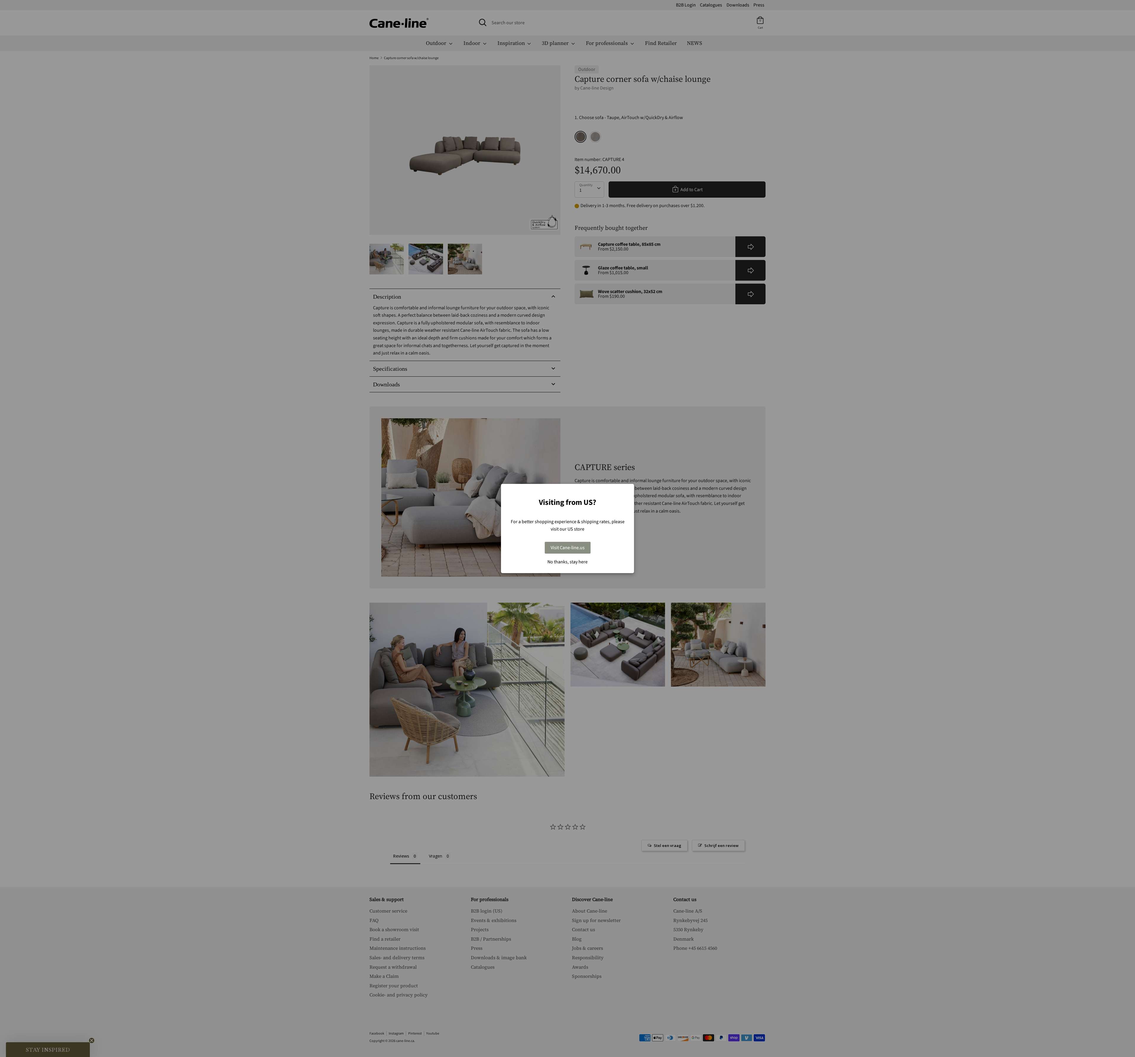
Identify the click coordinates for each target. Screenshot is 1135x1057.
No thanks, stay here (567, 562)
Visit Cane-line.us (568, 547)
